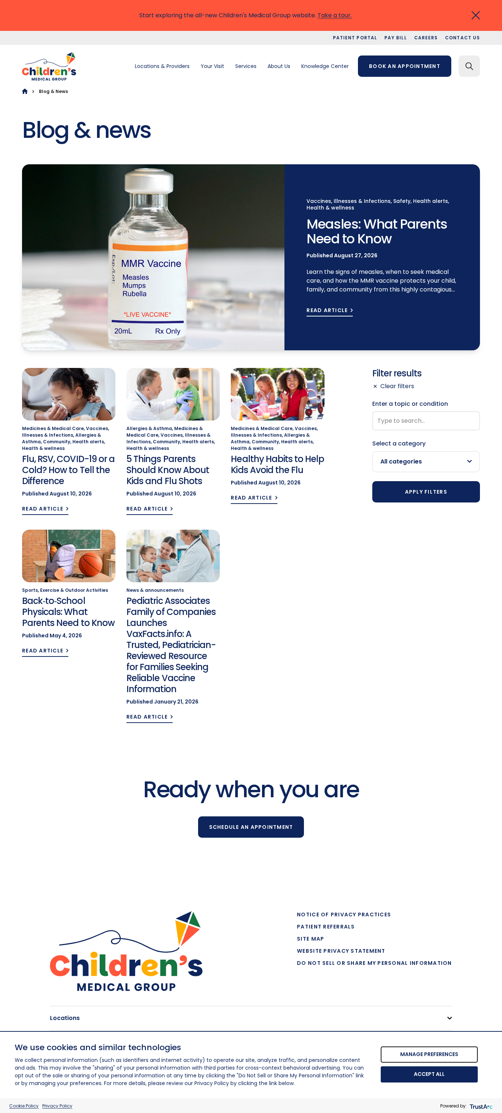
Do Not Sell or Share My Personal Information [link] (374, 963)
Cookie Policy (24, 1106)
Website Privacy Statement (341, 951)
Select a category (399, 443)
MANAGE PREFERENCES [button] (429, 1054)
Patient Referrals (326, 926)
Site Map (310, 938)
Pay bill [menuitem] (395, 38)
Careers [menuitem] (426, 38)
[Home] (25, 91)
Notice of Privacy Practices (344, 914)
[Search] (469, 66)
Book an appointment (404, 66)
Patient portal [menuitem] (355, 38)
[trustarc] (480, 1106)
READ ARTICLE (327, 310)
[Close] (475, 15)
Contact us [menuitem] (462, 38)
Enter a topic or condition (410, 404)
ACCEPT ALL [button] (429, 1074)
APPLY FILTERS (426, 491)
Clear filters (397, 386)
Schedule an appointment (251, 827)
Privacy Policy (57, 1106)
